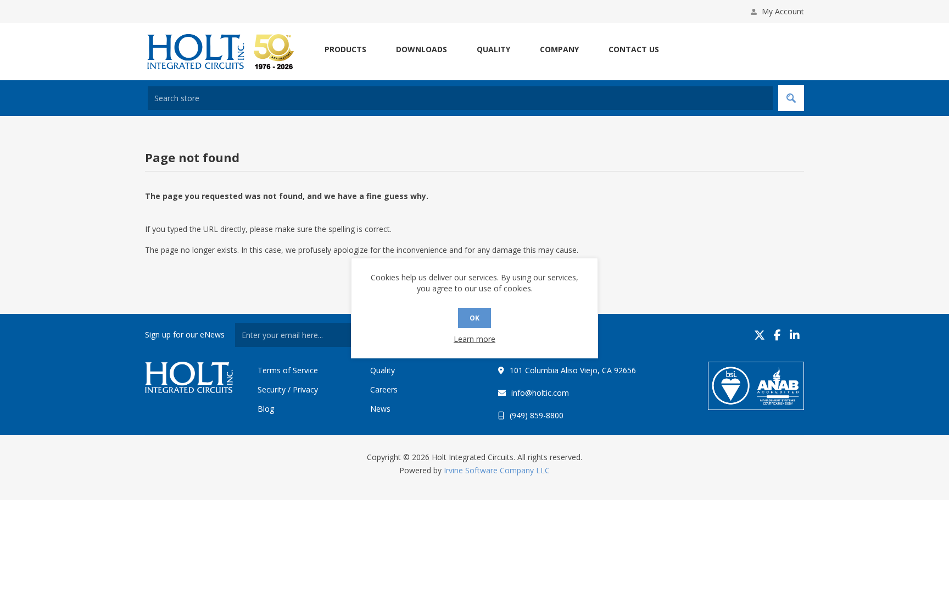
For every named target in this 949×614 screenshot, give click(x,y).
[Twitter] (759, 335)
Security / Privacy (288, 389)
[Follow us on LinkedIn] (795, 335)
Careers (384, 389)
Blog (266, 408)
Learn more (474, 339)
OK (474, 318)
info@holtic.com (540, 393)
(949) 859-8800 (536, 415)
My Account (783, 11)
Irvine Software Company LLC (497, 470)
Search (791, 98)
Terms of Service (288, 370)
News (380, 408)
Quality (382, 370)
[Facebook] (777, 335)
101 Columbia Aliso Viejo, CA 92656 (573, 370)
